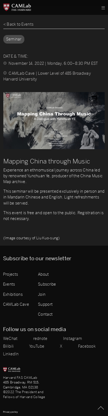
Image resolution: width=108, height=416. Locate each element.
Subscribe (47, 284)
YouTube (36, 346)
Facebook (87, 346)
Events (9, 284)
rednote (40, 339)
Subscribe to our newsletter (37, 258)
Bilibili (8, 346)
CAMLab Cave (16, 304)
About (43, 274)
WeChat (10, 339)
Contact (45, 314)
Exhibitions (13, 294)
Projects (10, 274)
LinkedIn (11, 354)
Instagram (72, 339)
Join (41, 294)
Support (45, 304)
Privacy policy (10, 411)
